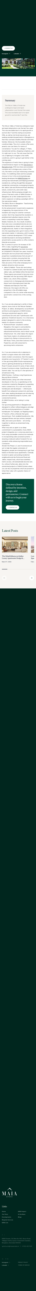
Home (4, 1211)
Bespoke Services (7, 1220)
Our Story (5, 1214)
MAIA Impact (22, 1211)
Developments (6, 1217)
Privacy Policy (23, 1262)
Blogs (20, 1217)
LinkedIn (4, 1265)
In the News (21, 1214)
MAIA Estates (23, 178)
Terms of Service (24, 1265)
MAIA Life (5, 1222)
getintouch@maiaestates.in (10, 1246)
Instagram (5, 1262)
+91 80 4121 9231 (27, 1246)
